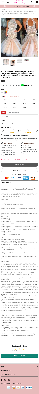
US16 (5, 107)
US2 (15, 99)
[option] (19, 6)
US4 (24, 99)
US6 (33, 99)
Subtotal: (3, 127)
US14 (33, 103)
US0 (5, 99)
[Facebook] (1, 380)
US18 (14, 107)
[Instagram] (9, 380)
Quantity (3, 120)
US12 (24, 103)
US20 (24, 107)
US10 (14, 103)
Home (3, 9)
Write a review (19, 356)
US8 (5, 103)
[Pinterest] (5, 380)
